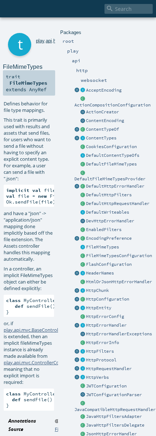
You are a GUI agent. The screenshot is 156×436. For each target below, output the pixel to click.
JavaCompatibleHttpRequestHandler (115, 409)
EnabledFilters (104, 229)
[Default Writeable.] (83, 212)
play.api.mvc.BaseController (33, 330)
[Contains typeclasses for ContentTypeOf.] (83, 156)
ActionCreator (102, 111)
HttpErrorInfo (102, 342)
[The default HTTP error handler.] (83, 186)
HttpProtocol (101, 359)
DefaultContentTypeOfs (112, 155)
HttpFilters (100, 351)
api (49, 40)
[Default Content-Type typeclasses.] (77, 130)
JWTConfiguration (106, 386)
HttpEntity (98, 307)
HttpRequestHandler (109, 368)
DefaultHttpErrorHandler (115, 186)
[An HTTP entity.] (83, 308)
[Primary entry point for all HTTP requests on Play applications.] (83, 369)
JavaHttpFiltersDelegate (115, 425)
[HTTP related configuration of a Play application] (83, 299)
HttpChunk (97, 290)
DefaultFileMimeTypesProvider (109, 178)
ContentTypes (101, 138)
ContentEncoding (105, 120)
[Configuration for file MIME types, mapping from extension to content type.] (83, 256)
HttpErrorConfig (105, 316)
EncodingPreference (109, 238)
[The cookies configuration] (83, 147)
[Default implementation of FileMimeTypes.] (83, 164)
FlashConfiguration (109, 264)
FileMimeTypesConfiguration (119, 255)
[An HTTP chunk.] (83, 291)
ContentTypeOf (102, 129)
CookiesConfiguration (111, 146)
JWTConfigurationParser (114, 394)
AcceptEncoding (104, 90)
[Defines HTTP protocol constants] (77, 360)
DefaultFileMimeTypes (111, 164)
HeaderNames (100, 273)
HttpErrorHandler (106, 325)
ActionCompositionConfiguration (112, 105)
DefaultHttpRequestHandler (117, 203)
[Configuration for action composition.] (83, 99)
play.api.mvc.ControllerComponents (43, 362)
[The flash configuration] (83, 265)
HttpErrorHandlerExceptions (119, 333)
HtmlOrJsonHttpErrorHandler (119, 281)
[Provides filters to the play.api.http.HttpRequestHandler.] (83, 352)
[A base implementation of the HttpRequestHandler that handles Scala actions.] (83, 204)
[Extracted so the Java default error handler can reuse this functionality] (83, 334)
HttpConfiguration (107, 299)
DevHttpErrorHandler (110, 220)
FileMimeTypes (102, 247)
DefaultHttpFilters (109, 194)
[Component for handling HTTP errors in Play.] (83, 325)
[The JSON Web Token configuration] (83, 386)
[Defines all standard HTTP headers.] (77, 273)
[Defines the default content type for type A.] (83, 130)
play (40, 40)
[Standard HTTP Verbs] (77, 378)
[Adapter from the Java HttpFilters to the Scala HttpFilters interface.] (83, 417)
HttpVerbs (97, 377)
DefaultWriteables (107, 212)
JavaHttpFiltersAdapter (114, 416)
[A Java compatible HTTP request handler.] (83, 404)
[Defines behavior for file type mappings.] (83, 247)
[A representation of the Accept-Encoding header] (83, 90)
